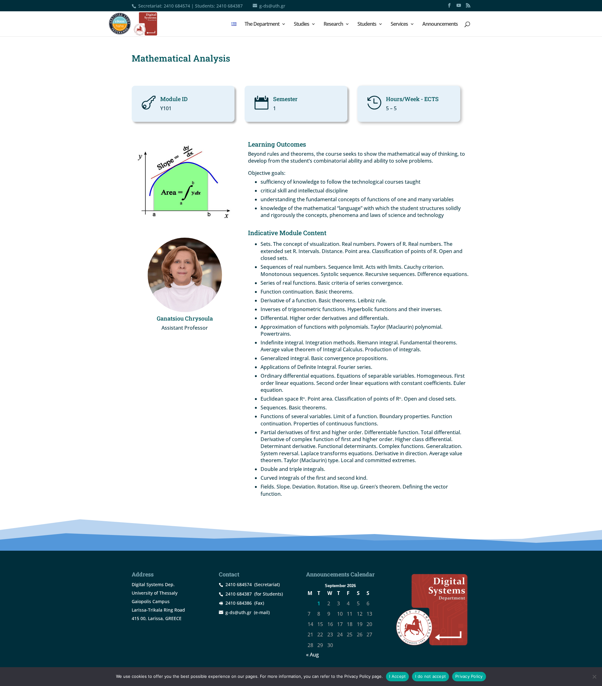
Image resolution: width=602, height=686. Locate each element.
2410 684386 (238, 603)
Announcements (440, 24)
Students (366, 24)
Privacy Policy (469, 676)
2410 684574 (177, 6)
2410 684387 (229, 6)
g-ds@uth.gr (238, 612)
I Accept (397, 676)
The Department (262, 24)
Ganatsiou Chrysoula (185, 318)
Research (333, 24)
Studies (301, 24)
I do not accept (430, 676)
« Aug (312, 654)
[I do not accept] (594, 676)
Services (399, 24)
